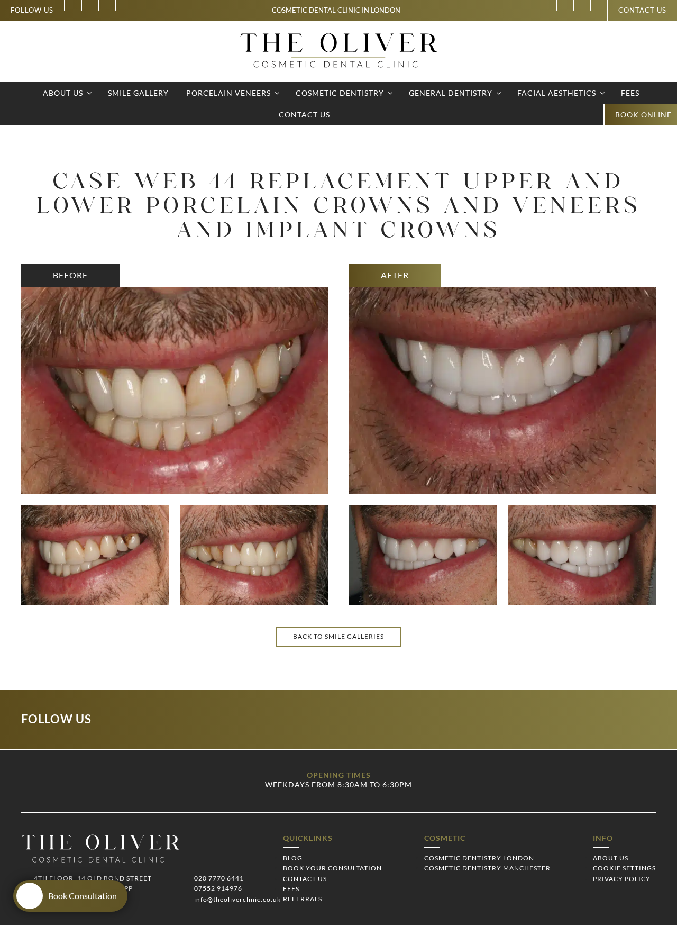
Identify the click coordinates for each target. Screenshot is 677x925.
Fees (630, 92)
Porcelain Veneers (228, 92)
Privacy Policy (622, 879)
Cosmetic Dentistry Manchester (487, 868)
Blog (293, 858)
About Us (63, 92)
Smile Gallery (138, 92)
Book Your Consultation (332, 868)
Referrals (302, 899)
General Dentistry (450, 92)
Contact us (642, 10)
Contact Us (304, 114)
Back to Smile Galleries (338, 636)
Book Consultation (82, 896)
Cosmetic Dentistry (340, 92)
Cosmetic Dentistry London (479, 858)
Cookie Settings (624, 868)
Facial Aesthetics (556, 92)
